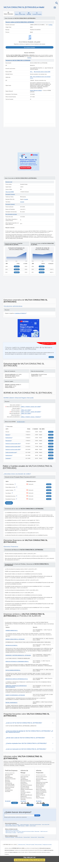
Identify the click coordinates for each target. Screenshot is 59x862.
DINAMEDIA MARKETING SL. (12, 630)
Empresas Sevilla (34, 837)
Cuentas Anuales (33, 825)
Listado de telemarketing (24, 824)
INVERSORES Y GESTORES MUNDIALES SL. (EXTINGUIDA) (18, 655)
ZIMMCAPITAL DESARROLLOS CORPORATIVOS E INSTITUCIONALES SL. (16, 686)
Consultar (26, 199)
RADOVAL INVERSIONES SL (11, 702)
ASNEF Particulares (21, 825)
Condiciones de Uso (21, 844)
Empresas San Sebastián (9, 837)
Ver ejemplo (8, 801)
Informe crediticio (8, 824)
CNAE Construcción (43, 831)
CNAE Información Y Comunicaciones (12, 830)
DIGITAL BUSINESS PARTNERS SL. (13, 670)
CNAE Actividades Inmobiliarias (10, 832)
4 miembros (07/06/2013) (20, 313)
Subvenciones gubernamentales (35, 824)
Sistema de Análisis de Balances (11, 825)
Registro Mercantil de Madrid (36, 90)
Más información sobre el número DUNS (42, 71)
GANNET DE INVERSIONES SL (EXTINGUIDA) (15, 695)
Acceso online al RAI (45, 824)
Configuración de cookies (47, 844)
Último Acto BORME (10, 191)
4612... (31, 71)
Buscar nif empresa (15, 824)
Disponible (17, 266)
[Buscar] (56, 3)
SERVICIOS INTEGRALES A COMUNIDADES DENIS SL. (17, 661)
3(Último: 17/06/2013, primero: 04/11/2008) (30, 406)
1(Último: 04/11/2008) (26, 410)
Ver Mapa (50, 24)
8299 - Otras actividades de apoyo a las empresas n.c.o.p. (40, 77)
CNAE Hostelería (20, 832)
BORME (27, 825)
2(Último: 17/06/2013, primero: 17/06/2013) (30, 417)
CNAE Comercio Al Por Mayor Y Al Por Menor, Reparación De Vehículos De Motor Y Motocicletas (22, 831)
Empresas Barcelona (19, 837)
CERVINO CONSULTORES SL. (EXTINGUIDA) (15, 639)
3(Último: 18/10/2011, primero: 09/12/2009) (30, 411)
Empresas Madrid (27, 837)
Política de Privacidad (30, 844)
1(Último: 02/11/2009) (26, 413)
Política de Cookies (38, 844)
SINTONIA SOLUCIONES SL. (12, 645)
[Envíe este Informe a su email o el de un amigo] (55, 7)
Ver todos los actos (20, 421)
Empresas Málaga (41, 837)
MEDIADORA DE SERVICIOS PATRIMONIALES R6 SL (17, 679)
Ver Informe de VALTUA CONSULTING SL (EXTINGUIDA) (29, 860)
